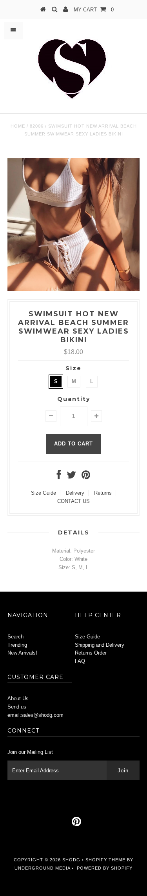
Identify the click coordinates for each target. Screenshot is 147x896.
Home (18, 126)
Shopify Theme (105, 859)
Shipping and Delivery (99, 645)
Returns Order (91, 653)
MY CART (94, 10)
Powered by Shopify (104, 868)
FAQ (80, 661)
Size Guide (43, 493)
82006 (37, 126)
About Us (18, 698)
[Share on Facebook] (59, 477)
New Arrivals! (22, 653)
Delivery (75, 493)
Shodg (71, 859)
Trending (17, 645)
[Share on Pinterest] (86, 477)
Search (15, 637)
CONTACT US (73, 501)
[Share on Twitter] (71, 477)
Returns (103, 493)
